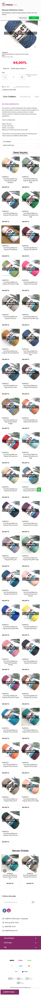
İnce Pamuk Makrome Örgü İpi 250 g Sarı (30, 627)
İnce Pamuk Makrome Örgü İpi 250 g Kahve (30, 386)
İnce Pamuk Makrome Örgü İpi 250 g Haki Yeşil (30, 317)
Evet (34, 18)
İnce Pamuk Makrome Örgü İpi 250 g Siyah (30, 662)
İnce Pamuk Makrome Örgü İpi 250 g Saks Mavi (11, 627)
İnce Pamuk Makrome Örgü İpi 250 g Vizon (10, 800)
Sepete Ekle (10, 992)
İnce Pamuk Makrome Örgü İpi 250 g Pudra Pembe (30, 594)
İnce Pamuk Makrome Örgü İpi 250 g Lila (10, 558)
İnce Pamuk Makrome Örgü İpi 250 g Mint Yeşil (30, 558)
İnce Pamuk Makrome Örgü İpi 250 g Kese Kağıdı (10, 421)
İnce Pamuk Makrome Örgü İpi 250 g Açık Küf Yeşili (30, 180)
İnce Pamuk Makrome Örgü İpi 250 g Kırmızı (11, 455)
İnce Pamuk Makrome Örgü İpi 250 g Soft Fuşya (10, 696)
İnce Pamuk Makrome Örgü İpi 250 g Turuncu (10, 765)
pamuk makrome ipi (8, 145)
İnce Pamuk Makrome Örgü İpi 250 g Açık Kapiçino (10, 180)
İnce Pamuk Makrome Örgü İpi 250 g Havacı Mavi (31, 353)
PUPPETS (5, 177)
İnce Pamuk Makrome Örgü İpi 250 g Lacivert (10, 524)
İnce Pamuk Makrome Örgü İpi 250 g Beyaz (10, 248)
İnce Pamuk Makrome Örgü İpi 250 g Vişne (30, 765)
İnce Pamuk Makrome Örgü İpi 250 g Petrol (10, 593)
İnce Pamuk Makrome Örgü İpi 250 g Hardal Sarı (10, 352)
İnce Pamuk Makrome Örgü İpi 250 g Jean (10, 386)
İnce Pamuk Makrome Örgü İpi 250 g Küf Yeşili (30, 490)
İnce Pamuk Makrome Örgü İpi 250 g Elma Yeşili (10, 283)
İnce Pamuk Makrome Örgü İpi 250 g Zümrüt (10, 834)
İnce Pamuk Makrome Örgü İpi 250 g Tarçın (30, 696)
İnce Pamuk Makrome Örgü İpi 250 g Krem (10, 490)
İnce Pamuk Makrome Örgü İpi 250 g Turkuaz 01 (30, 731)
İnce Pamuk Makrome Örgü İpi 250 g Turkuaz (10, 731)
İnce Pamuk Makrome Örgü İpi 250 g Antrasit (10, 214)
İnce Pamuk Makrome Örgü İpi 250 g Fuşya (30, 283)
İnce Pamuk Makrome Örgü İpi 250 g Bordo (30, 248)
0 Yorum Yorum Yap (7, 57)
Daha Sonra (23, 18)
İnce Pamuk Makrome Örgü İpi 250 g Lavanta (30, 524)
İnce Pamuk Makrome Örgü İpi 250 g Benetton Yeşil (30, 215)
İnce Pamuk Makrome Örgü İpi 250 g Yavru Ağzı (30, 800)
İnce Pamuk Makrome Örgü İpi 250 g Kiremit (30, 421)
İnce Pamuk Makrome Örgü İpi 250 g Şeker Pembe (10, 663)
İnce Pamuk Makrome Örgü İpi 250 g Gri (10, 317)
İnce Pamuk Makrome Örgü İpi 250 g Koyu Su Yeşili (30, 456)
